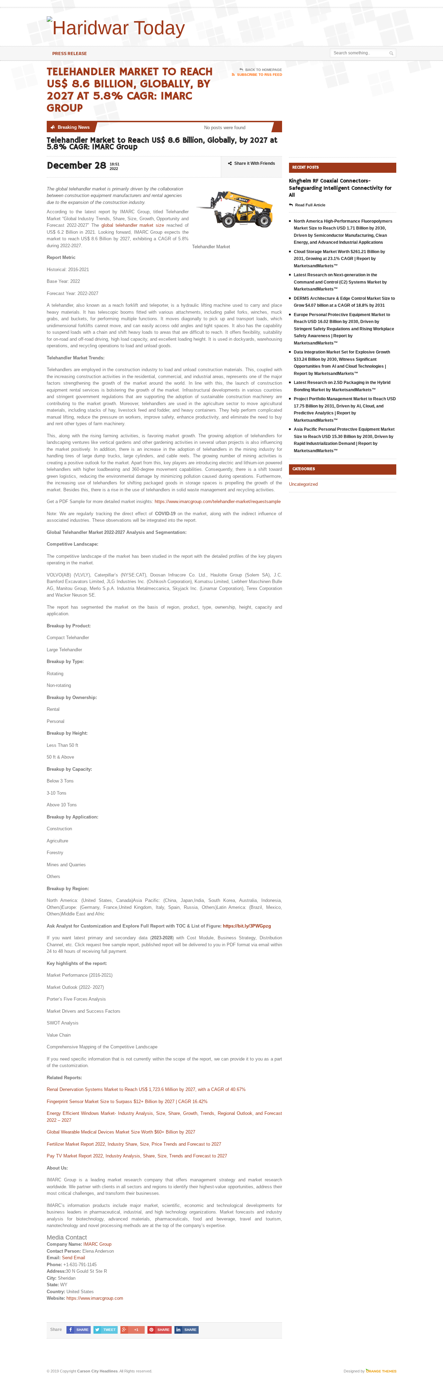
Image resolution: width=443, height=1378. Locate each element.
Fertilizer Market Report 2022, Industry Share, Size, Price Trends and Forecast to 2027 (134, 1144)
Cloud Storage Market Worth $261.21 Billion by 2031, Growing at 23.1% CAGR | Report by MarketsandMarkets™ (339, 258)
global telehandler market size (132, 225)
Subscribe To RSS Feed (259, 75)
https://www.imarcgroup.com (94, 1298)
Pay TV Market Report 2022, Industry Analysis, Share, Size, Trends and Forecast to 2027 (137, 1155)
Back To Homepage (263, 70)
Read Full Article (310, 205)
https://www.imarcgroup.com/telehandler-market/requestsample (218, 501)
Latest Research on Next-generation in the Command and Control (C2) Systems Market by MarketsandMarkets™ (340, 282)
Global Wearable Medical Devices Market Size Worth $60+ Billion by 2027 (121, 1132)
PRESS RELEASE (69, 53)
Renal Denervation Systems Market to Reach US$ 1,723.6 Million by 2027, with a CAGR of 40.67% (146, 1089)
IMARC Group (97, 1244)
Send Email (73, 1257)
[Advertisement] (315, 25)
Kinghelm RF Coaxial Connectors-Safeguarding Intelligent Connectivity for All (340, 188)
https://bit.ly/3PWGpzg (247, 926)
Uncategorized (303, 484)
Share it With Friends (254, 163)
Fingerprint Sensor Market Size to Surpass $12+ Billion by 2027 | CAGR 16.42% (127, 1101)
